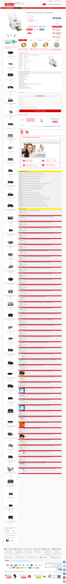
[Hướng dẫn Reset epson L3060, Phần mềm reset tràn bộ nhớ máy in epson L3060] (22, 338)
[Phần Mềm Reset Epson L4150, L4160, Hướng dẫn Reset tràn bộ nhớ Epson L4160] (22, 419)
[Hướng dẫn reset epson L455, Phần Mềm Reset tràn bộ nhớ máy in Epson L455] (22, 407)
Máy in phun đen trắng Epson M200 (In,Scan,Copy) (11, 461)
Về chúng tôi (58, 40)
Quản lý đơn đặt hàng (37, 552)
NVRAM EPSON (22, 561)
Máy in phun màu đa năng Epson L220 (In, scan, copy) (10, 222)
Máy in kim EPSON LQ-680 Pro (10, 331)
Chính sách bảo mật (28, 551)
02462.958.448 (59, 565)
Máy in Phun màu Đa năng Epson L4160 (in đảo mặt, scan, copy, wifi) (10, 521)
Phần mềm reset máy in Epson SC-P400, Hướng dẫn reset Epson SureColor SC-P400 (38, 279)
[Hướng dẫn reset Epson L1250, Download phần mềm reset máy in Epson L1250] (22, 293)
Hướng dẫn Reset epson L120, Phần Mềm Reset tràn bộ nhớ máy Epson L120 (37, 451)
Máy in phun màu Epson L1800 (10, 56)
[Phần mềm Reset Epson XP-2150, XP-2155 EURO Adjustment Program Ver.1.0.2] (22, 241)
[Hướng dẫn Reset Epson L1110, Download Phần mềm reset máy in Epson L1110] (22, 401)
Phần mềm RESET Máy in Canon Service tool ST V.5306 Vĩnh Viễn (29, 181)
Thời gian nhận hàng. (9, 551)
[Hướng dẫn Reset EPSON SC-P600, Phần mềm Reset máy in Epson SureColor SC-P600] (22, 321)
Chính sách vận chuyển (28, 552)
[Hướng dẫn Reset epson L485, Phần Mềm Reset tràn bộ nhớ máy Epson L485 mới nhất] (22, 373)
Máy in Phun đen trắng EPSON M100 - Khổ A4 (10, 104)
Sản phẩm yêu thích (37, 551)
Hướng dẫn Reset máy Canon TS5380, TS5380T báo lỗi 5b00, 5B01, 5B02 (30, 188)
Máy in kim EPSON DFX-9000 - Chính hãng (10, 116)
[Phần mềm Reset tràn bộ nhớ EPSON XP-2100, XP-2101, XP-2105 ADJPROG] (22, 252)
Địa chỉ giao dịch (17, 553)
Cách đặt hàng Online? (9, 550)
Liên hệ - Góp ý (56, 550)
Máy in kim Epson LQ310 (10, 151)
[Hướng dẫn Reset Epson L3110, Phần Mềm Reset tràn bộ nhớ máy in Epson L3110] (22, 413)
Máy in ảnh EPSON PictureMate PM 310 (11, 473)
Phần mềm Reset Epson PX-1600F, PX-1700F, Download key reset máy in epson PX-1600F (38, 216)
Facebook (51, 1)
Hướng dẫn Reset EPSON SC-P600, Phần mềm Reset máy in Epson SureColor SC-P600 (38, 319)
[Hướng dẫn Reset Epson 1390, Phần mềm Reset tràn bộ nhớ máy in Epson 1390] (22, 384)
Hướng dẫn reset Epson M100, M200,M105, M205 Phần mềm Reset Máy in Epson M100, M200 (39, 325)
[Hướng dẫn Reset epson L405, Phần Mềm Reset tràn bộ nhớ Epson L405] (22, 424)
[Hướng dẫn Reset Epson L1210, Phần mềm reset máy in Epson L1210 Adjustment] (22, 333)
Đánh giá (48, 40)
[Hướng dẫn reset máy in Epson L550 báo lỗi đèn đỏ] (22, 430)
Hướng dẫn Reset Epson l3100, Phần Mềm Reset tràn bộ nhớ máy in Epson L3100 (37, 394)
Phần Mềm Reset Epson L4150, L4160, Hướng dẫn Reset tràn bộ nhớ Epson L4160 (37, 417)
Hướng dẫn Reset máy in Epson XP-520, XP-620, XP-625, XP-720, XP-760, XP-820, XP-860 (38, 308)
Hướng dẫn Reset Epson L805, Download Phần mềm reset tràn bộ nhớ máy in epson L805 (39, 445)
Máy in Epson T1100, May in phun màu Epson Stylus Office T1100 (10, 296)
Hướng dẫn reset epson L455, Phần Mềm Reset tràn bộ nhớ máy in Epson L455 (37, 405)
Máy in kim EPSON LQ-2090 (11, 449)
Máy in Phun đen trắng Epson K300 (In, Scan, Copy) (10, 246)
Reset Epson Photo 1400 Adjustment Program (31, 210)
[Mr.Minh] (56, 36)
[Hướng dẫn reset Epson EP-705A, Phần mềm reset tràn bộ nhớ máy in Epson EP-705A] (22, 247)
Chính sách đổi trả (47, 551)
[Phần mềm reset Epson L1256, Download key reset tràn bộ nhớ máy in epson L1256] (22, 224)
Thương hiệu (57, 23)
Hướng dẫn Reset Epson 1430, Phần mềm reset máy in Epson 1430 (35, 348)
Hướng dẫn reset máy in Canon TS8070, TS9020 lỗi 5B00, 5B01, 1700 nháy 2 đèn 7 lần (32, 202)
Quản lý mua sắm (37, 550)
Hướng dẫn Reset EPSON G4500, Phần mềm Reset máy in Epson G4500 (35, 342)
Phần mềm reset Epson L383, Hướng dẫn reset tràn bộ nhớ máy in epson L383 (37, 256)
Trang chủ (7, 9)
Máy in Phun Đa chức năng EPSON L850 (11, 79)
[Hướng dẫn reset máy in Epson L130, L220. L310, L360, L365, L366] (22, 465)
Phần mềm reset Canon (23, 171)
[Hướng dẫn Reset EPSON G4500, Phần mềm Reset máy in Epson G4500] (22, 344)
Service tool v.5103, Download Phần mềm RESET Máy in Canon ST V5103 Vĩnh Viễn (32, 185)
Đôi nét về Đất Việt (57, 551)
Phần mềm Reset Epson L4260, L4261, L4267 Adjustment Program (35, 296)
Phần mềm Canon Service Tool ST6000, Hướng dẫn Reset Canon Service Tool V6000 (32, 174)
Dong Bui (60, 572)
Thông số (22, 40)
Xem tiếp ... (20, 215)
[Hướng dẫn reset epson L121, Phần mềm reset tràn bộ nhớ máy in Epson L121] (22, 230)
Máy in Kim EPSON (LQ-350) (11, 414)
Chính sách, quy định (28, 550)
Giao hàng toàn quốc (43, 26)
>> (25, 35)
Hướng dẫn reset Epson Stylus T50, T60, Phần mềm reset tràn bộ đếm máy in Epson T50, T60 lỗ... (40, 468)
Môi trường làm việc (57, 553)
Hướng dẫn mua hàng (31, 26)
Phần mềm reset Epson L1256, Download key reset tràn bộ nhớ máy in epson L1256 (38, 222)
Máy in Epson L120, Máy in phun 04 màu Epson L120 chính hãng (11, 426)
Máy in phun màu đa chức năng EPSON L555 (10, 390)
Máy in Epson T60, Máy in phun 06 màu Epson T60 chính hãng (10, 283)
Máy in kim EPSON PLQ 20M (10, 307)
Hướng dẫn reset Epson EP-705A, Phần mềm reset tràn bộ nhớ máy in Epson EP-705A (38, 245)
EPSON (32, 16)
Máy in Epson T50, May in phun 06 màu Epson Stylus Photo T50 (10, 319)
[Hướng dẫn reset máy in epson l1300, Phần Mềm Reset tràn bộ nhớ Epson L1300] (22, 459)
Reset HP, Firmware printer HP (14, 561)
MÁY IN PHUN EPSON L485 (11, 497)
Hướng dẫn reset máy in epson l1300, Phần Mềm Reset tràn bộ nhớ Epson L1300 (37, 457)
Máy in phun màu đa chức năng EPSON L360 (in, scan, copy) (10, 186)
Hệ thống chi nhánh (57, 554)
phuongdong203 (56, 567)
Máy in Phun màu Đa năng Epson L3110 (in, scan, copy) (10, 509)
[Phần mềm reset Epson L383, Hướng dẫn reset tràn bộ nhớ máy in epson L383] (22, 258)
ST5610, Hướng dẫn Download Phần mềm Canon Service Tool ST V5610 (30, 176)
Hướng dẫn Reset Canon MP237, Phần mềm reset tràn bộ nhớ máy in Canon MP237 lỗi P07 (33, 204)
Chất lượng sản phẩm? (9, 553)
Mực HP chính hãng (16, 571)
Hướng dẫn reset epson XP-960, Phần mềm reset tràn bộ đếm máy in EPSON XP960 (37, 302)
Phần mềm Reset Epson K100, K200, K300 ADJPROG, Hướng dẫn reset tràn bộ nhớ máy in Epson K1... (41, 285)
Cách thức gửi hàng (9, 552)
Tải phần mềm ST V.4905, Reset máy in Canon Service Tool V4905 (29, 178)
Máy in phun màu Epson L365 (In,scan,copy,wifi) (10, 402)
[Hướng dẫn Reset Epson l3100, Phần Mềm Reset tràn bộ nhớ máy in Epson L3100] (22, 396)
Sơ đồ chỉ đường (36, 26)
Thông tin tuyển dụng (57, 552)
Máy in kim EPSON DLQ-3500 (10, 67)
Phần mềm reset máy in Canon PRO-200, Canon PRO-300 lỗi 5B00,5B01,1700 (31, 195)
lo (56, 1)
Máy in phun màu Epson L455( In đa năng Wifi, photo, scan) (11, 234)
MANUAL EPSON (27, 561)
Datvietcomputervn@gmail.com (57, 566)
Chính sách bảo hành (47, 550)
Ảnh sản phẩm (40, 40)
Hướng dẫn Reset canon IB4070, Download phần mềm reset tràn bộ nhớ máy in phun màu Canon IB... (35, 199)
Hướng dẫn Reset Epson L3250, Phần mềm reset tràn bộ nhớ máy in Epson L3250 (37, 273)
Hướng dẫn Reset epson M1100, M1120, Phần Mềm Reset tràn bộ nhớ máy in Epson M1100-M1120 (40, 359)
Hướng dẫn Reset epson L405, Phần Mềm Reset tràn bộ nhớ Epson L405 (36, 422)
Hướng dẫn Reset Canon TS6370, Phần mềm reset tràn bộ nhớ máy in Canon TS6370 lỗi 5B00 (34, 206)
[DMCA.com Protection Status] (59, 570)
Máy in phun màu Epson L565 (10, 174)
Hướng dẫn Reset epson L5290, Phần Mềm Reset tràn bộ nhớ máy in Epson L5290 (37, 262)
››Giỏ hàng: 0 (58, 4)
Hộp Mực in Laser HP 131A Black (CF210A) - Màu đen (10, 378)
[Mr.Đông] (56, 32)
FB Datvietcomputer (49, 567)
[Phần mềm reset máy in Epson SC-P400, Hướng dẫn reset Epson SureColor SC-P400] (22, 281)
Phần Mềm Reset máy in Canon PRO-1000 (26, 190)
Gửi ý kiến (55, 122)
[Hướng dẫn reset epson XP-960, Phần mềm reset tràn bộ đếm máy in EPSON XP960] (22, 304)
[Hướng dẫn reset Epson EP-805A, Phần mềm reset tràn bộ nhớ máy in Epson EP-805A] (22, 235)
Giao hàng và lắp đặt (47, 552)
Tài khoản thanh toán (18, 552)
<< (5, 35)
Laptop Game (22, 571)
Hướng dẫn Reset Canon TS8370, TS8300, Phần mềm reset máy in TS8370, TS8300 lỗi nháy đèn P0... (35, 197)
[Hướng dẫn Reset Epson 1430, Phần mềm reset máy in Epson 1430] (22, 350)
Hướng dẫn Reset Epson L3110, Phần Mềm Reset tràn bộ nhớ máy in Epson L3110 (37, 411)
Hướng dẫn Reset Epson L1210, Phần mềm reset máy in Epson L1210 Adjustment (37, 331)
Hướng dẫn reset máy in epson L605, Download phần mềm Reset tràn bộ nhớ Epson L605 (39, 388)
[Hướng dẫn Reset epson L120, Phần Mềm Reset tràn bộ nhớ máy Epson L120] (22, 453)
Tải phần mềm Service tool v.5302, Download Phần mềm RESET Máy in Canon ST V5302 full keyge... (34, 183)
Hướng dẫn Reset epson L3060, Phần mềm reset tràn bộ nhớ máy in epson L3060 (37, 336)
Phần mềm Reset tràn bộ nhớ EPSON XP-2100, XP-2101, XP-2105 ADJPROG (36, 250)
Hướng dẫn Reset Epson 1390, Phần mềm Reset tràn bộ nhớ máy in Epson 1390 (37, 382)
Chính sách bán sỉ (27, 553)
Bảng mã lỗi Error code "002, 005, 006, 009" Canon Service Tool (29, 192)
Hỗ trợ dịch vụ (46, 553)
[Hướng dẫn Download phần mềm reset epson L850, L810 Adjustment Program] (22, 442)
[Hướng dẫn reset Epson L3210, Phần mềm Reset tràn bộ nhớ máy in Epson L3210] (22, 270)
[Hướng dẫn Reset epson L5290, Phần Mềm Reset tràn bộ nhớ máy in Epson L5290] (22, 264)
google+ (60, 1)
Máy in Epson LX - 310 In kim (10, 342)
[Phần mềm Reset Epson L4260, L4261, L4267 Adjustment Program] (22, 298)
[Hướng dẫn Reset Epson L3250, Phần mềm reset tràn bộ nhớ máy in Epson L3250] (22, 275)
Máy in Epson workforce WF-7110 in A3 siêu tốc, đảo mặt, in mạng (10, 485)
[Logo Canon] (7, 561)
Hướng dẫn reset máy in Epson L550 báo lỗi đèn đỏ (32, 428)
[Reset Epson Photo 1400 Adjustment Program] (22, 212)
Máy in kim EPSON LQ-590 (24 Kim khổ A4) (10, 140)
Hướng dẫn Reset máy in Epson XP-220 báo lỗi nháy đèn (33, 365)
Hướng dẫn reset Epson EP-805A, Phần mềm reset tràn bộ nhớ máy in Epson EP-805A (38, 233)
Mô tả (31, 40)
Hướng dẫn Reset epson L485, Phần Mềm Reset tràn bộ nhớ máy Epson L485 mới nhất (38, 371)
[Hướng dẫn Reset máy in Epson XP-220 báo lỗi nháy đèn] (22, 367)
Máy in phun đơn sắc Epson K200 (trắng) (10, 259)
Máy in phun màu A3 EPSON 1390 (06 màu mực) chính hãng (10, 271)
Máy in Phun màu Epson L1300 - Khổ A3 (10, 92)
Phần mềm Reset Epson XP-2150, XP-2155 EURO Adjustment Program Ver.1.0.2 (37, 239)
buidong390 (60, 568)
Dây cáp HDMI (10, 571)
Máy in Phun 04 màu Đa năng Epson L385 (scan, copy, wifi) (11, 354)
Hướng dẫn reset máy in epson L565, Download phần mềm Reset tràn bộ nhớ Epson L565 (39, 434)
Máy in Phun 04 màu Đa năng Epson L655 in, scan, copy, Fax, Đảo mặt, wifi (10, 210)
